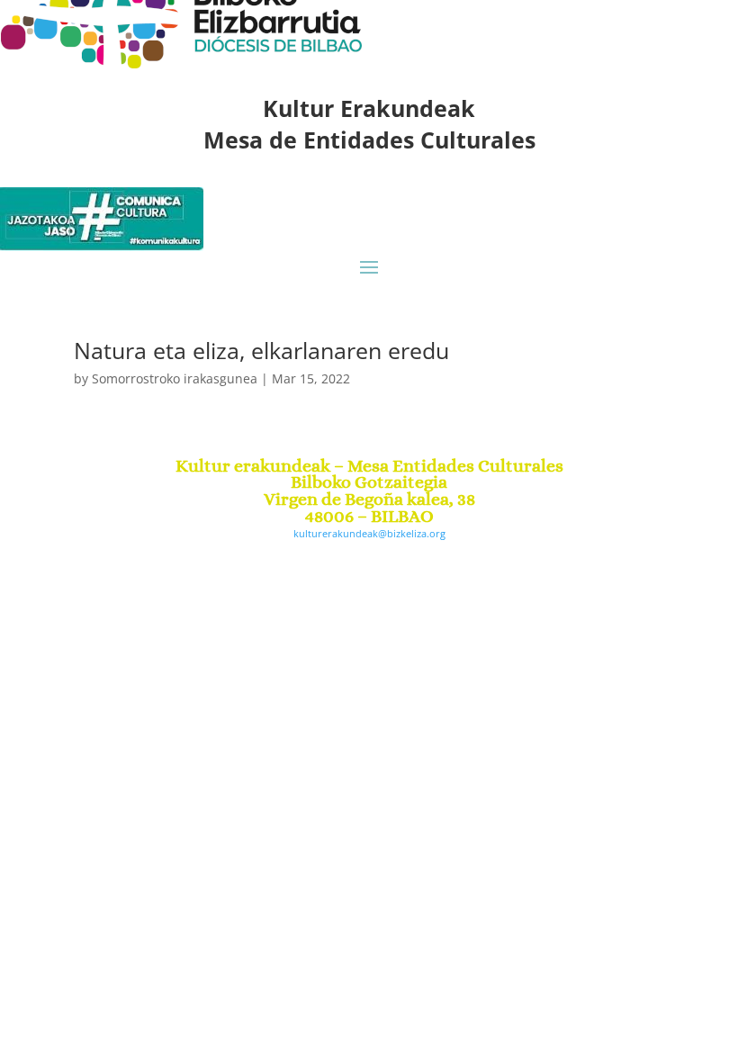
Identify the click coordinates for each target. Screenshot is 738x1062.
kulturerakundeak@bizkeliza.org (369, 533)
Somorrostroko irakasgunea (174, 378)
